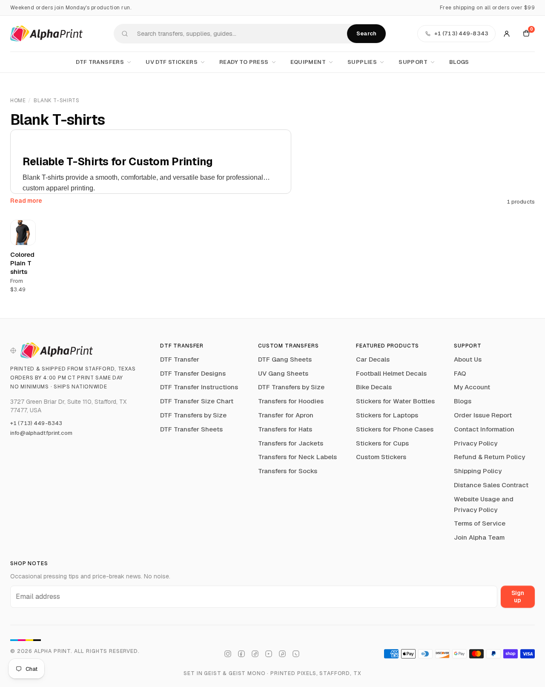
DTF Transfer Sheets (191, 429)
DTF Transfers (100, 62)
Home (18, 100)
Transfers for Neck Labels (297, 457)
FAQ (460, 373)
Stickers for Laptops (387, 415)
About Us (468, 359)
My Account (472, 387)
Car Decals (373, 359)
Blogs (459, 62)
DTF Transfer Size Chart (196, 401)
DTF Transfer (179, 359)
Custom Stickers (381, 457)
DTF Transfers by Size (193, 415)
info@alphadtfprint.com (41, 433)
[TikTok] (255, 654)
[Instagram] (228, 654)
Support (413, 62)
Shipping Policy (478, 471)
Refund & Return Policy (489, 457)
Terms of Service (479, 523)
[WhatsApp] (296, 654)
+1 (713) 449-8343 (36, 423)
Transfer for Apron (285, 415)
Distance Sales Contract (491, 485)
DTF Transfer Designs (193, 373)
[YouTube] (268, 654)
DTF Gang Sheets (285, 359)
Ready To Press (243, 62)
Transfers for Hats (285, 429)
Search (366, 33)
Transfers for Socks (287, 471)
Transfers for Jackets (290, 443)
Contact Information (484, 429)
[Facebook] (241, 654)
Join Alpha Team (479, 537)
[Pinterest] (282, 654)
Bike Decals (374, 387)
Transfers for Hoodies (291, 401)
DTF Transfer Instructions (199, 387)
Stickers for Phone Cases (394, 429)
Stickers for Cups (382, 443)
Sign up (517, 596)
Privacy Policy (475, 443)
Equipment (308, 62)
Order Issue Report (483, 415)
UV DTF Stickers (172, 62)
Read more (26, 200)
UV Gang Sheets (283, 373)
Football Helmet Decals (391, 373)
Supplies (362, 62)
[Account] (506, 33)
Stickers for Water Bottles (395, 401)
